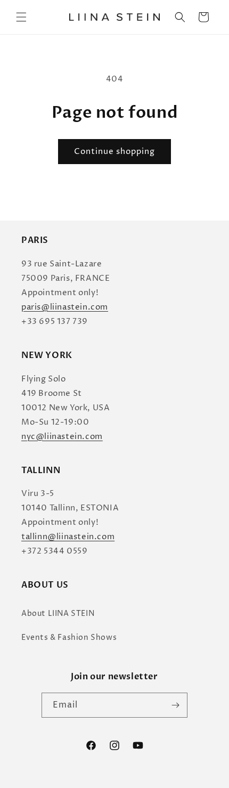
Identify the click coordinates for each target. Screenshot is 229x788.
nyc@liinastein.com (62, 436)
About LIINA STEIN (57, 613)
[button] (21, 17)
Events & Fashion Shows (69, 637)
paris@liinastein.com (64, 307)
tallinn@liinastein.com (67, 536)
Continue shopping (114, 151)
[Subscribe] (175, 705)
